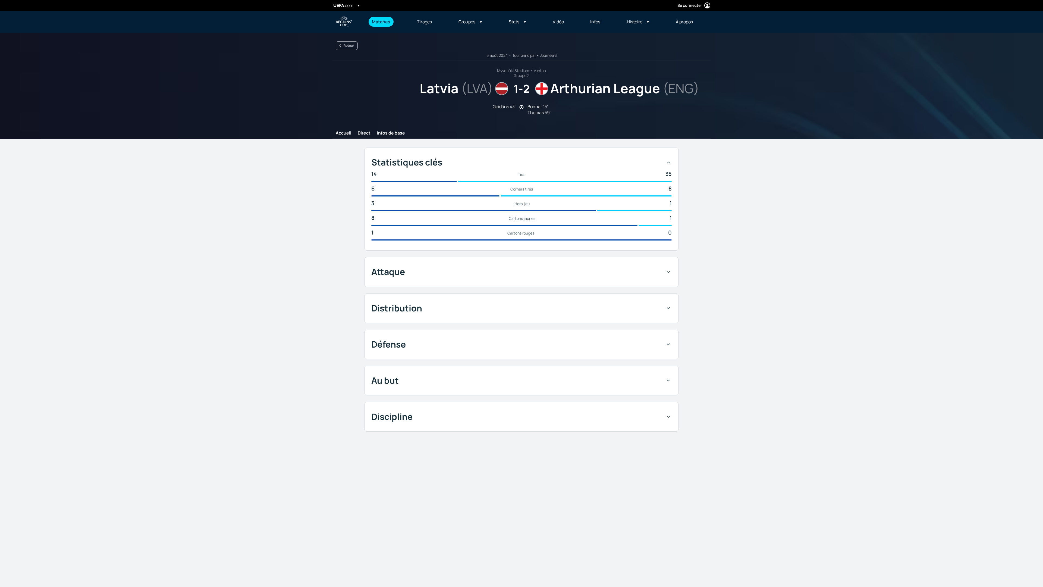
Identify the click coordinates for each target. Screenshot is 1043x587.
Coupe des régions (343, 22)
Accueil (343, 133)
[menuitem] (387, 22)
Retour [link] (349, 45)
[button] (470, 22)
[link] (381, 22)
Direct (364, 133)
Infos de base (391, 133)
